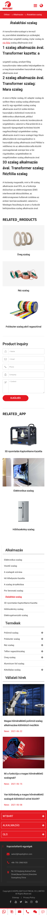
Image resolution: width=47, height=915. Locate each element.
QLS (5, 834)
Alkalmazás (18, 15)
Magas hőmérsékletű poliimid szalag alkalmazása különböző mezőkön (23, 723)
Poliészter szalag (12, 639)
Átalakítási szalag (34, 15)
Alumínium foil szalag (14, 663)
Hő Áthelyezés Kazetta (14, 578)
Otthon (7, 15)
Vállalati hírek (15, 678)
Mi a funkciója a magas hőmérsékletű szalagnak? (23, 775)
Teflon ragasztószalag (14, 651)
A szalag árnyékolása (14, 584)
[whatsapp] (4, 912)
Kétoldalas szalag (12, 670)
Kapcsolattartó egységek (19, 846)
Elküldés (15, 398)
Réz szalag (23, 290)
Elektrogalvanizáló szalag (16, 615)
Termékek (12, 623)
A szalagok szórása (13, 572)
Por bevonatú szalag (13, 590)
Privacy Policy (29, 898)
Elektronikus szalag (23, 490)
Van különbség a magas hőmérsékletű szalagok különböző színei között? (23, 796)
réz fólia (7, 43)
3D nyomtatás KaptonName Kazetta (23, 451)
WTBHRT (8, 816)
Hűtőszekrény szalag (23, 529)
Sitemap (15, 898)
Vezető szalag (10, 566)
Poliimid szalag (11, 633)
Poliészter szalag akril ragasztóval (23, 326)
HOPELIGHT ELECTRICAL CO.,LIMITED (28, 891)
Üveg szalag (23, 254)
